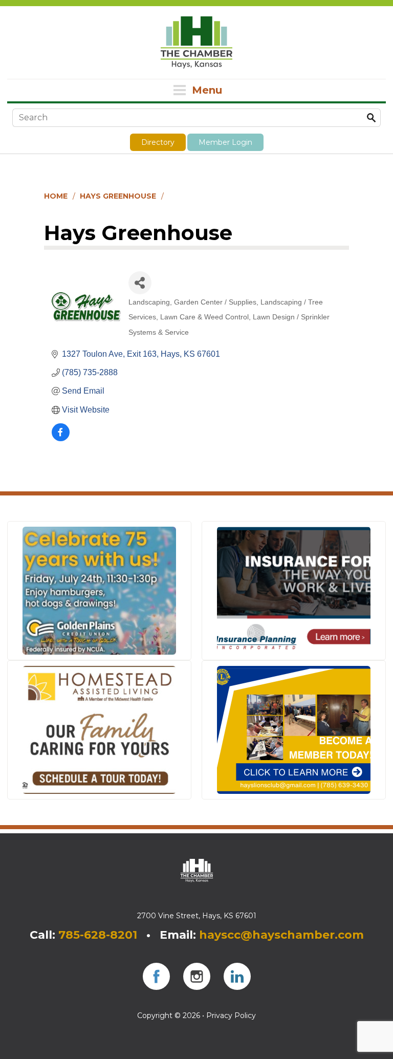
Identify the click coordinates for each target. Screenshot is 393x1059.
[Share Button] (139, 282)
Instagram (196, 976)
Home (56, 196)
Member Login (225, 142)
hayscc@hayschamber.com (281, 935)
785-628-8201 (97, 935)
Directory (157, 142)
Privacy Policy (231, 1015)
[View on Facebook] (61, 438)
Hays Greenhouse (118, 196)
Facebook (156, 976)
